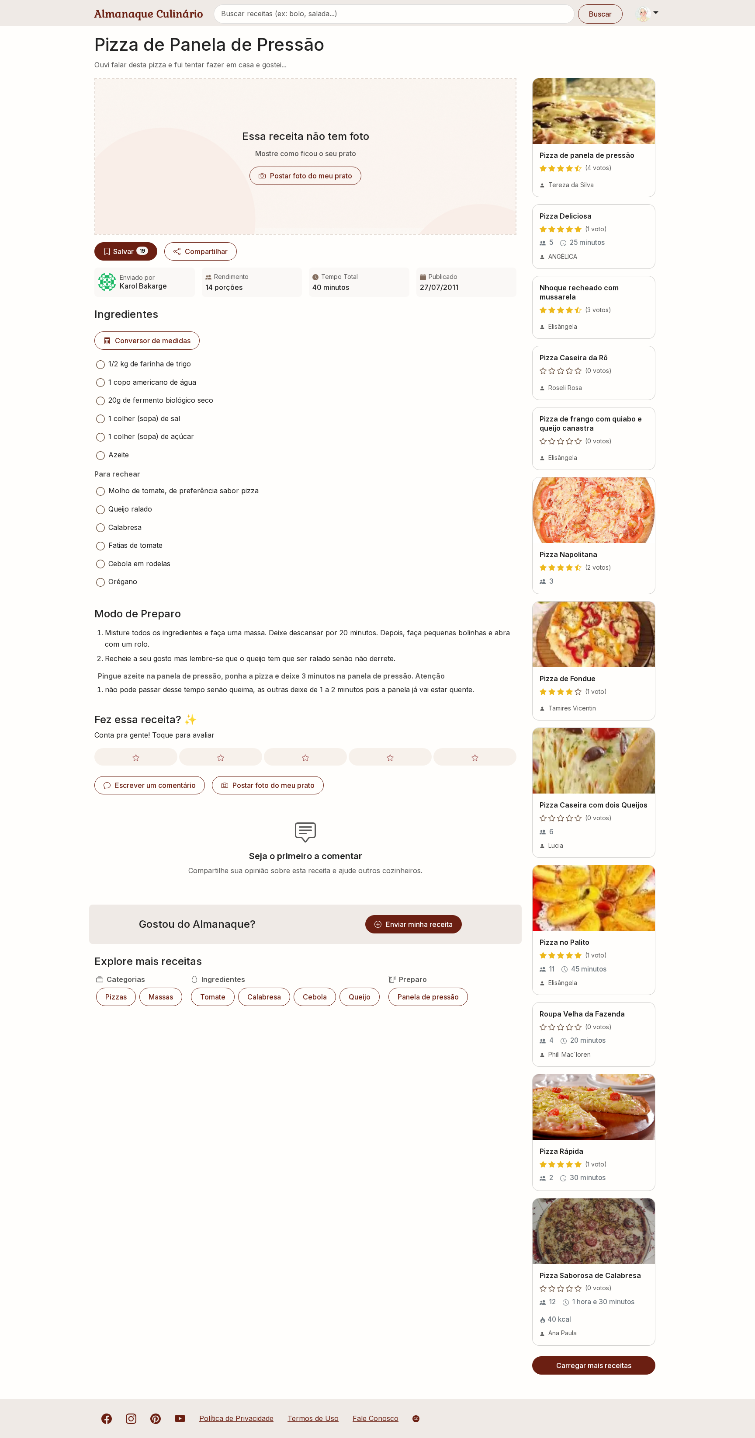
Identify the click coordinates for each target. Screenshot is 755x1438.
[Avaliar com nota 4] (390, 757)
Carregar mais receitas (593, 1365)
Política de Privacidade (236, 1418)
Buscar (600, 14)
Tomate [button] (212, 996)
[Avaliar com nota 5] (474, 757)
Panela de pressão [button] (428, 996)
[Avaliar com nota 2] (220, 757)
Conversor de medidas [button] (152, 340)
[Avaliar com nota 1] (135, 757)
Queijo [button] (360, 996)
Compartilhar (206, 251)
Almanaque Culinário (148, 14)
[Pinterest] (155, 1418)
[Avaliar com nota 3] (305, 757)
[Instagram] (131, 1418)
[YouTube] (180, 1418)
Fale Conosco (375, 1418)
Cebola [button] (315, 996)
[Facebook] (106, 1418)
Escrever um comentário (155, 785)
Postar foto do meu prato (311, 175)
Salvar (129, 251)
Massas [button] (161, 996)
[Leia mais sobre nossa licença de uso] (415, 1418)
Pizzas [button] (116, 996)
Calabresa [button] (264, 996)
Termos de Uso (313, 1418)
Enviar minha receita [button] (419, 924)
